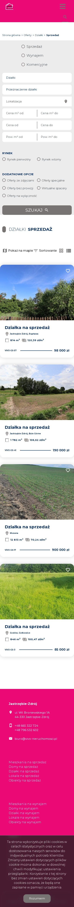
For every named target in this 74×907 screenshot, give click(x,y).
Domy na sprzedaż (23, 767)
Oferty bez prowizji (20, 188)
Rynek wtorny (51, 159)
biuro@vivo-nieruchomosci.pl (36, 739)
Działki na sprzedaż (24, 771)
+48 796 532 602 (26, 730)
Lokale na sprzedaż (24, 776)
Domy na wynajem (23, 808)
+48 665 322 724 (26, 725)
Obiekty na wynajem (25, 822)
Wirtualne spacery (54, 188)
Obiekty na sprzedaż (25, 780)
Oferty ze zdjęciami (20, 180)
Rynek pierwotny (19, 159)
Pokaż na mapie (20, 250)
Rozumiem (37, 898)
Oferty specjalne (53, 180)
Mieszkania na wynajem (28, 804)
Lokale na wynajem (24, 817)
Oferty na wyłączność (22, 196)
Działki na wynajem (24, 813)
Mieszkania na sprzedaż (27, 762)
